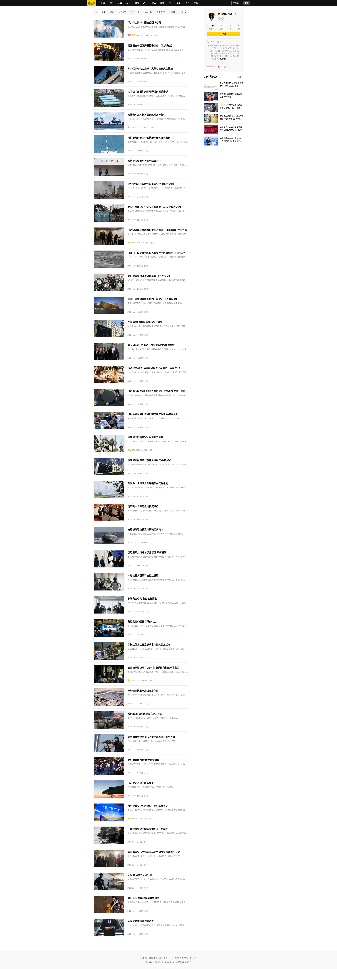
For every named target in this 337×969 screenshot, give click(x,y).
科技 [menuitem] (162, 3)
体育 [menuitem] (112, 3)
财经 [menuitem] (170, 3)
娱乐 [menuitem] (179, 3)
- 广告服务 (159, 958)
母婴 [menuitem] (187, 3)
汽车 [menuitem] (120, 3)
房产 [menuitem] (128, 3)
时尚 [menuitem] (154, 3)
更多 (240, 77)
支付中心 (144, 958)
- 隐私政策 (192, 958)
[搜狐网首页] (91, 3)
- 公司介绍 (184, 958)
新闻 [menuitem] (103, 3)
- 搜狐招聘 (151, 958)
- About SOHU (175, 958)
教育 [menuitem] (145, 3)
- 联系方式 (166, 958)
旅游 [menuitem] (137, 3)
